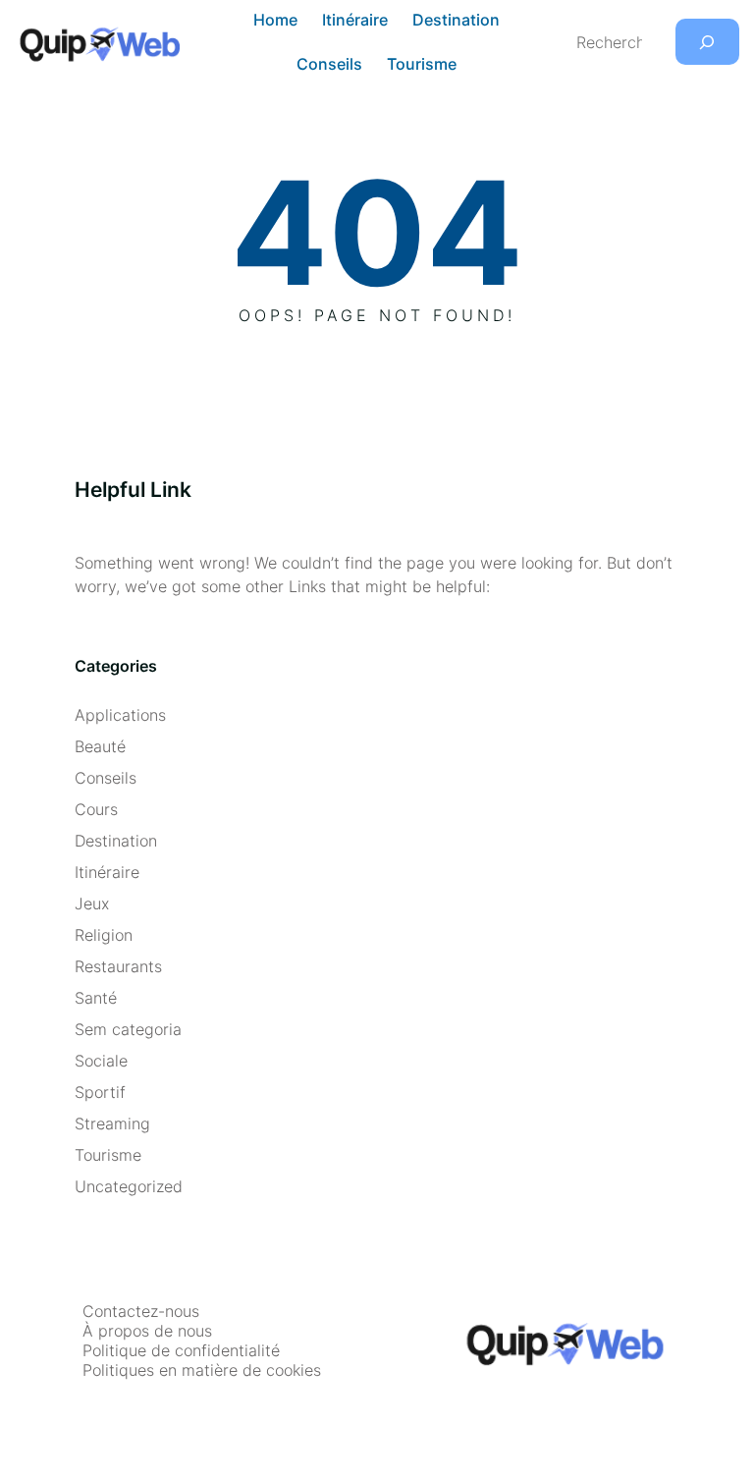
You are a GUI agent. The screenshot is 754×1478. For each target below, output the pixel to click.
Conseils (105, 778)
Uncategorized (129, 1186)
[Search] (707, 42)
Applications (120, 715)
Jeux (92, 903)
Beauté (100, 746)
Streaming (112, 1123)
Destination (116, 840)
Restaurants (118, 966)
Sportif (100, 1092)
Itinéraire (107, 872)
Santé (96, 998)
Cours (96, 809)
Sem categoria (128, 1029)
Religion (104, 935)
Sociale (101, 1060)
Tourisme (108, 1155)
